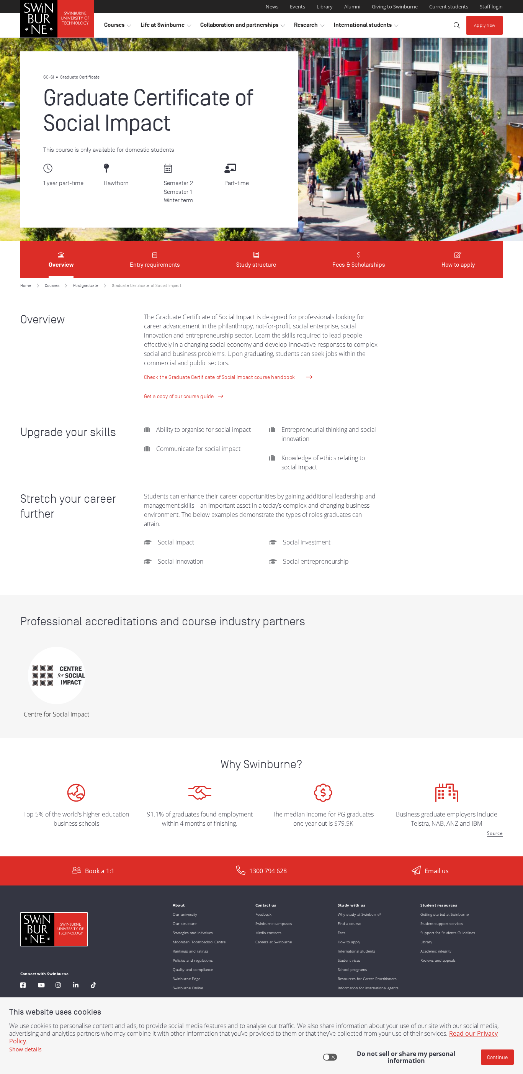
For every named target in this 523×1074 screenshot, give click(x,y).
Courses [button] (117, 26)
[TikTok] (93, 986)
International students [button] (366, 26)
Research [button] (309, 26)
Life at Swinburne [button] (166, 26)
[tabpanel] (261, 567)
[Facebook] (23, 986)
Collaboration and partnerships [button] (242, 26)
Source (495, 833)
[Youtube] (41, 986)
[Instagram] (58, 986)
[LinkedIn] (75, 986)
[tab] (61, 259)
